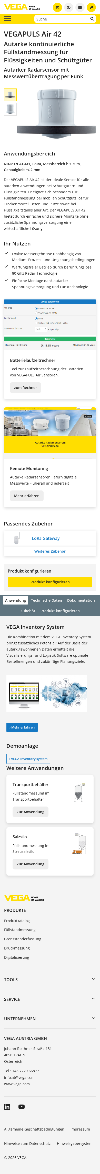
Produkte (15, 910)
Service (12, 999)
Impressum (80, 1129)
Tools (11, 979)
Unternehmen (20, 1019)
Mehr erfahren (26, 495)
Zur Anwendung (30, 811)
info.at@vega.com (19, 1077)
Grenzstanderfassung (22, 938)
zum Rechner (25, 387)
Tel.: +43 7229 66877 (21, 1070)
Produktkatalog (17, 920)
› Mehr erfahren (22, 727)
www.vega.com (17, 1083)
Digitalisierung (16, 957)
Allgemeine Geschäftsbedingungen (34, 1129)
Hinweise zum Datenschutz (27, 1143)
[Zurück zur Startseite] (24, 898)
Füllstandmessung (20, 929)
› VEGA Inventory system (28, 758)
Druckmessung (17, 948)
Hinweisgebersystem (75, 1143)
